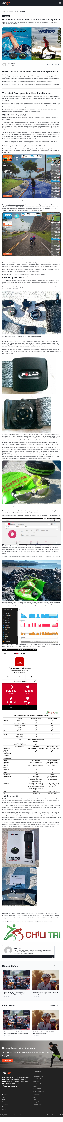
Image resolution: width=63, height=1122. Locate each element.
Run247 (35, 1099)
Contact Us (36, 1081)
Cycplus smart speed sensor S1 (15, 205)
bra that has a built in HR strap (20, 134)
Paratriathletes (6, 1107)
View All (52, 966)
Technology (22, 11)
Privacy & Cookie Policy (53, 1114)
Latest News (8, 1005)
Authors (35, 1086)
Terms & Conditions (38, 1091)
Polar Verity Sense (10, 280)
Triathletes (5, 1104)
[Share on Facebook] (53, 64)
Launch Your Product (39, 1079)
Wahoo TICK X (17, 117)
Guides (4, 1109)
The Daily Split (37, 1104)
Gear (3, 1097)
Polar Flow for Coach (50, 515)
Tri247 (34, 1097)
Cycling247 (36, 1102)
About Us (35, 1074)
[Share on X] (56, 64)
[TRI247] (6, 3)
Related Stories (10, 966)
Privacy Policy (37, 1088)
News (4, 1099)
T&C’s (61, 1114)
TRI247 (4, 11)
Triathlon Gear (12, 11)
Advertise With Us (38, 1076)
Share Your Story (38, 1084)
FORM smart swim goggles (18, 513)
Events (4, 1102)
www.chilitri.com (37, 77)
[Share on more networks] (59, 64)
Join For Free (7, 1060)
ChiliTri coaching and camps (45, 922)
